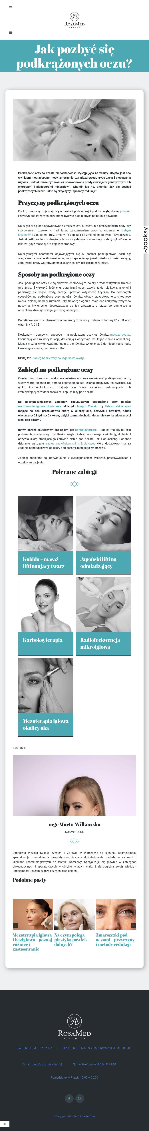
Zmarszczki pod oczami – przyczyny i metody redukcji (115, 939)
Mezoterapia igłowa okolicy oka (46, 724)
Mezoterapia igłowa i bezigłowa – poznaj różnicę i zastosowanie (32, 942)
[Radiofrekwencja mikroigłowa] (103, 579)
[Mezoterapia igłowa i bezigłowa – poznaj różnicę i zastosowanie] (33, 900)
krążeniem (24, 235)
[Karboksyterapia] (45, 579)
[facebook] (69, 1098)
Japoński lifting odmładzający (98, 562)
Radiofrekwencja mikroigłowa (100, 643)
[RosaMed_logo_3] (74, 12)
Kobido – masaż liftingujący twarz (44, 562)
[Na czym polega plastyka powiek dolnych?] (74, 900)
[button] (15, 925)
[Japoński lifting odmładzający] (103, 498)
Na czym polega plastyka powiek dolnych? (70, 939)
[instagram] (79, 1098)
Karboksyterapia (43, 639)
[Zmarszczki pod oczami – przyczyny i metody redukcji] (116, 900)
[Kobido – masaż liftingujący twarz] (45, 498)
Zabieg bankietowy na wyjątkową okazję (58, 358)
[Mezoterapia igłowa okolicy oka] (45, 660)
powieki (125, 211)
